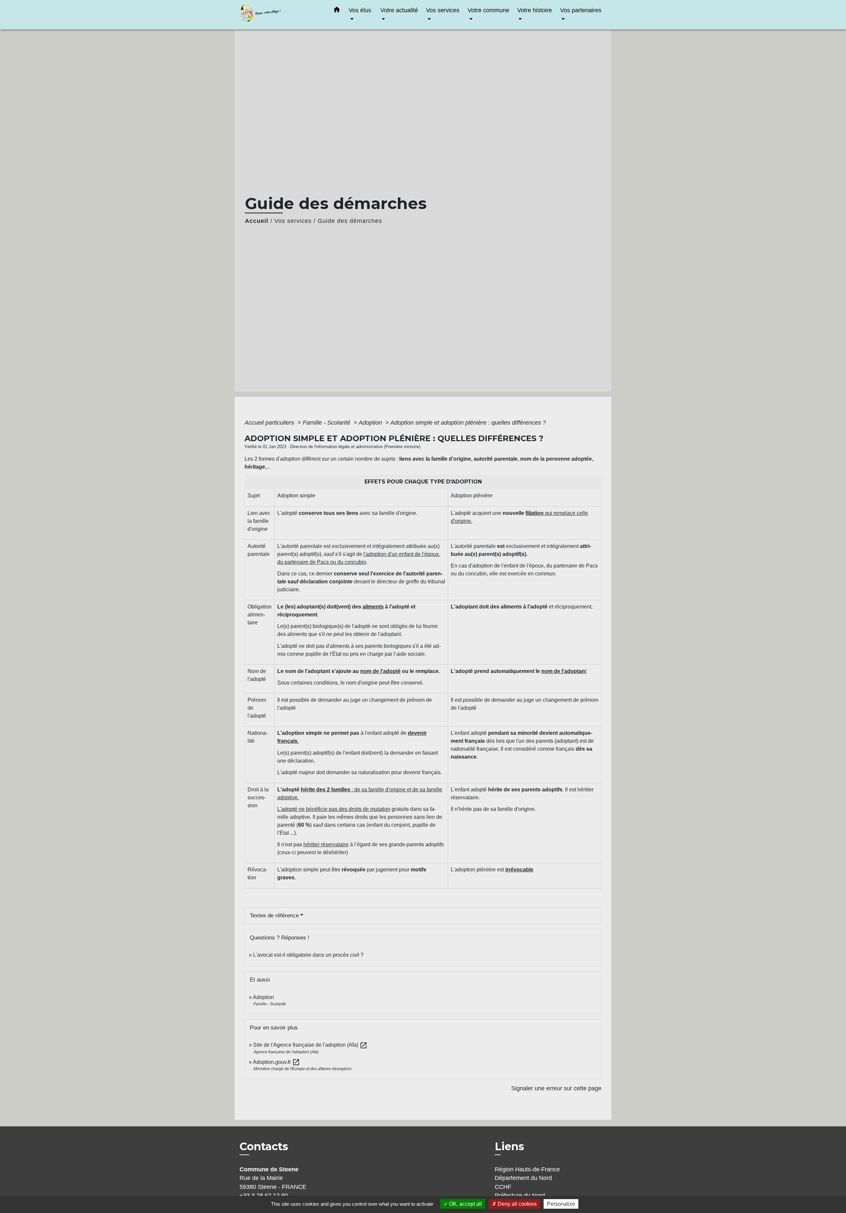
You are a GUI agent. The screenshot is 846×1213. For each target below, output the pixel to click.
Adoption (371, 422)
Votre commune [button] (488, 10)
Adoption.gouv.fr (276, 1062)
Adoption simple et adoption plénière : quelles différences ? (468, 422)
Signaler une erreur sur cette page (556, 1088)
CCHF (503, 1187)
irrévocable (519, 869)
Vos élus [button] (360, 10)
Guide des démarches (350, 221)
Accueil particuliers (270, 422)
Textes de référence (274, 915)
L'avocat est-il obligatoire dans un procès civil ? (308, 955)
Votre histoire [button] (534, 10)
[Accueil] (281, 14)
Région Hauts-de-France (527, 1169)
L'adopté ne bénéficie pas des (313, 809)
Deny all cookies (516, 1204)
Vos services (293, 221)
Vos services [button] (442, 10)
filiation (534, 513)
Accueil (256, 221)
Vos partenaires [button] (580, 10)
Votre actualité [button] (399, 10)
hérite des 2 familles (325, 789)
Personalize (561, 1204)
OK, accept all (465, 1204)
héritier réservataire (326, 844)
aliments (373, 606)
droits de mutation (369, 809)
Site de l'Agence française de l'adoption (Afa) (310, 1045)
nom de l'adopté (380, 671)
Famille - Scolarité (327, 422)
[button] (336, 11)
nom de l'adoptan (563, 671)
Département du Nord (523, 1178)
